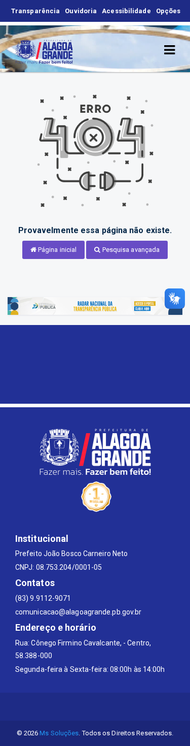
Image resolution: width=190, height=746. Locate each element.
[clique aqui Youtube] (107, 707)
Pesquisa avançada (130, 249)
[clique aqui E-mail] (58, 707)
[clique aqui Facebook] (83, 707)
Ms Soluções (59, 733)
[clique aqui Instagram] (131, 707)
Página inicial (56, 249)
